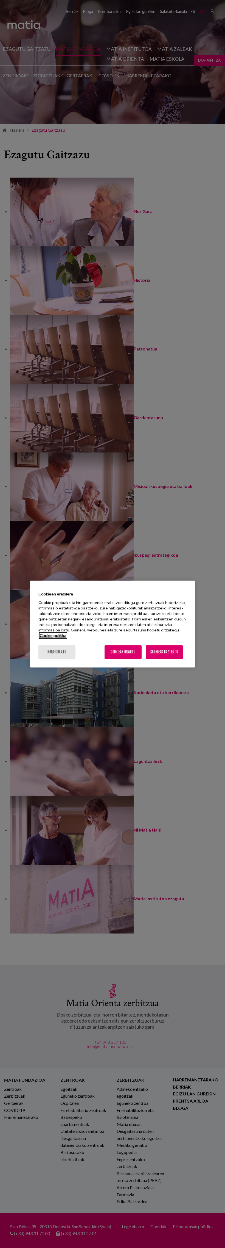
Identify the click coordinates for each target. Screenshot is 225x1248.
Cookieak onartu (123, 652)
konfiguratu (56, 652)
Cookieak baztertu (164, 652)
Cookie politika (53, 635)
